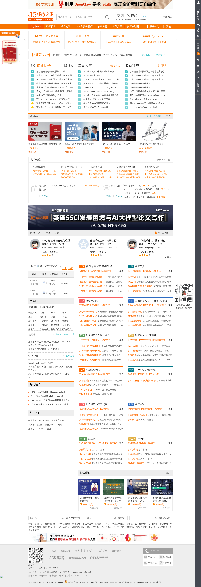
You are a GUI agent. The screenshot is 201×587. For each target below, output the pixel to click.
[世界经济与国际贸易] (89, 409)
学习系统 (44, 325)
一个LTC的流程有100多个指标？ (144, 107)
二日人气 (85, 65)
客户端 (132, 15)
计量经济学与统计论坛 (98, 335)
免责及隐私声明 (144, 582)
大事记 (43, 317)
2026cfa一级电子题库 (102, 394)
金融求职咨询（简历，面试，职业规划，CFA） (103, 242)
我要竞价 (160, 55)
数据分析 (143, 524)
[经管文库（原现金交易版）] (92, 277)
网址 (64, 317)
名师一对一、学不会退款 (44, 233)
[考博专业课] (147, 409)
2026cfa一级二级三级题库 (104, 390)
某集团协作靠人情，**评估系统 (157, 312)
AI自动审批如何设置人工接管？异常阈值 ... (54, 81)
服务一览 (154, 26)
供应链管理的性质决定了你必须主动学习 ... (147, 73)
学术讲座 (66, 321)
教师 (53, 317)
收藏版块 (159, 160)
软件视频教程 (64, 524)
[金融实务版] (104, 374)
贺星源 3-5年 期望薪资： (141, 193)
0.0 (145, 15)
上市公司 (32, 429)
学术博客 (162, 65)
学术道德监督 (39, 167)
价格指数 (32, 420)
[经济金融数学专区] (88, 312)
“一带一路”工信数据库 (124, 527)
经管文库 (117, 26)
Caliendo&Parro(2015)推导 (111, 429)
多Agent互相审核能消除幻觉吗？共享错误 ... (54, 93)
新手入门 (88, 550)
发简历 (119, 196)
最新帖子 (44, 65)
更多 (168, 116)
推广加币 (119, 19)
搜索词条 (121, 518)
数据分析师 (50, 524)
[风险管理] (84, 380)
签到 (120, 15)
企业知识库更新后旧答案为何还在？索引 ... (54, 85)
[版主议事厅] (111, 443)
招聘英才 (167, 557)
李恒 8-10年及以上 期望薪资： (145, 197)
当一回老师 (163, 233)
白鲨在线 (76, 524)
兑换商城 (35, 116)
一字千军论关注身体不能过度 (158, 463)
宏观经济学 (94, 167)
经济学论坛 (92, 301)
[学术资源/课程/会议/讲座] (140, 286)
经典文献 (44, 321)
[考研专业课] (134, 409)
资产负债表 (44, 420)
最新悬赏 (68, 65)
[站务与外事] (85, 443)
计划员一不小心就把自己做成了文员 (146, 75)
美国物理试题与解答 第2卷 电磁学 (43, 349)
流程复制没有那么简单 (140, 83)
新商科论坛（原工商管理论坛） (151, 301)
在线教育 (102, 26)
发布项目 (45, 196)
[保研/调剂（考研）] (137, 415)
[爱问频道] (95, 271)
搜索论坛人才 (164, 518)
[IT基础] (132, 355)
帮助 (77, 550)
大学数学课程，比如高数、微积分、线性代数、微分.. (153, 242)
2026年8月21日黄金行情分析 (156, 174)
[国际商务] (105, 409)
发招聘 (108, 196)
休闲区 (141, 439)
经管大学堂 (141, 527)
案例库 (31, 329)
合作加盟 (152, 563)
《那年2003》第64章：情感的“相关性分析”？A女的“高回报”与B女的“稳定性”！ (99, 55)
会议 (64, 313)
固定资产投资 (57, 420)
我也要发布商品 (154, 116)
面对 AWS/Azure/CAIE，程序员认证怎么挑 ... (53, 101)
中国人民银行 (118, 524)
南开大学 (49, 425)
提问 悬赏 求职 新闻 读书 (99, 266)
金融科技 (32, 313)
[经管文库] (84, 271)
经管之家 (164, 524)
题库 (30, 317)
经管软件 (55, 321)
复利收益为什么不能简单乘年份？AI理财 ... (54, 77)
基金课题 (32, 325)
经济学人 (140, 266)
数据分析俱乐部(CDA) (61, 329)
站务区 (91, 439)
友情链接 (116, 550)
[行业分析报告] (135, 305)
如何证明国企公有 (68, 177)
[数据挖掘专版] (159, 340)
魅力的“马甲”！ (145, 459)
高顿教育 (153, 524)
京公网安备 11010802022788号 (81, 582)
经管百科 (51, 26)
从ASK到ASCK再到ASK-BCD (143, 99)
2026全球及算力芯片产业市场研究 (98, 71)
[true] (107, 17)
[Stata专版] (84, 340)
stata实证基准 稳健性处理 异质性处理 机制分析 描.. (56, 242)
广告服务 (167, 563)
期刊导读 (55, 325)
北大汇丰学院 (93, 527)
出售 (64, 268)
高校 (42, 313)
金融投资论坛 (93, 370)
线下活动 (33, 355)
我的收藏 (35, 159)
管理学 (40, 425)
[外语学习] (133, 420)
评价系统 (33, 307)
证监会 (106, 524)
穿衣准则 (142, 449)
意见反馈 (65, 550)
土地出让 (60, 425)
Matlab (42, 429)
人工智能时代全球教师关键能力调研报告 (100, 85)
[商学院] (147, 305)
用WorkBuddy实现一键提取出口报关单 (147, 103)
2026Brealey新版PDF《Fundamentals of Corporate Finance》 (48, 392)
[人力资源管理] (159, 305)
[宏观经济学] (85, 305)
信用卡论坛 (106, 527)
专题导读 (44, 329)
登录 (170, 17)
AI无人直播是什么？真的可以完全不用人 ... (147, 93)
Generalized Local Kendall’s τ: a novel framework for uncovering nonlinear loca (48, 396)
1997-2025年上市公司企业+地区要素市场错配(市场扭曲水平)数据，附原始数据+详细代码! (50, 400)
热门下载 (115, 65)
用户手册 (102, 550)
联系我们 (152, 557)
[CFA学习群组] (86, 390)
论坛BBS (36, 26)
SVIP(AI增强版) (139, 19)
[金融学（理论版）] (88, 374)
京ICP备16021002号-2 (38, 582)
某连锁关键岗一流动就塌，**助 (50, 71)
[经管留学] (159, 409)
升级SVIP (128, 19)
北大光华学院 (64, 527)
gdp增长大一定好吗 (68, 171)
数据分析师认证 (35, 524)
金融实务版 (150, 167)
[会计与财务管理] (136, 374)
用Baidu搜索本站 (73, 518)
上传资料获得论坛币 (64, 334)
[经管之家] (40, 23)
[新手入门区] (98, 443)
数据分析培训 (49, 527)
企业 (49, 429)
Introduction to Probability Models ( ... (99, 91)
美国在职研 (133, 26)
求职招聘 (116, 185)
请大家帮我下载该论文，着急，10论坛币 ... (54, 105)
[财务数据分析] (152, 374)
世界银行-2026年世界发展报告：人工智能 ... (101, 81)
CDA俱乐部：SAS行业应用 (40, 363)
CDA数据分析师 (84, 26)
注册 (165, 17)
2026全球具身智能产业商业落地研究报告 (100, 97)
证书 (53, 313)
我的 (168, 26)
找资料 (32, 334)
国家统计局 (131, 524)
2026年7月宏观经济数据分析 (100, 171)
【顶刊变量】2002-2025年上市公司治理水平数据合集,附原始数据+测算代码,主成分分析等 (50, 405)
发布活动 (70, 356)
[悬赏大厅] (106, 271)
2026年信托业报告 (91, 75)
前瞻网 (98, 524)
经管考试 (140, 404)
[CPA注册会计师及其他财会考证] (143, 380)
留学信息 (66, 325)
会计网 (152, 527)
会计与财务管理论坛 (145, 370)
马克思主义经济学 (69, 167)
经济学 (31, 425)
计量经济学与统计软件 (127, 167)
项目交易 (65, 26)
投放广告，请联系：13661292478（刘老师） (73, 572)
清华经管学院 (78, 527)
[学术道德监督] (135, 271)
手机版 (52, 550)
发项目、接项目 (44, 187)
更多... (168, 473)
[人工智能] (133, 346)
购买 (70, 268)
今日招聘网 (162, 527)
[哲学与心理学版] (147, 443)
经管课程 (85, 472)
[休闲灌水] (133, 443)
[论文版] (132, 277)
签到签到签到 (97, 449)
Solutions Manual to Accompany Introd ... (101, 87)
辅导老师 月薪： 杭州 (141, 186)
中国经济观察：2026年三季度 (96, 99)
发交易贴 (146, 55)
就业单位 (32, 321)
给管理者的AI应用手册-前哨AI (97, 103)
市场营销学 (88, 524)
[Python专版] (145, 340)
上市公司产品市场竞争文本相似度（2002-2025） (50, 342)
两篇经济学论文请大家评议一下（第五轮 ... (54, 109)
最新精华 (132, 65)
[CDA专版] (133, 340)
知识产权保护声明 (127, 582)
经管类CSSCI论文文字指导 (63, 186)
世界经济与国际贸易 (96, 404)
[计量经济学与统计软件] (101, 340)
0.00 (144, 17)
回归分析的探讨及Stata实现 (95, 107)
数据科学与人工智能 (145, 335)
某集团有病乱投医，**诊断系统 (157, 321)
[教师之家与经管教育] (153, 271)
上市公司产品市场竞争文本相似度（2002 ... (54, 89)
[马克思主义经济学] (101, 305)
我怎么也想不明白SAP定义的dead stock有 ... (147, 97)
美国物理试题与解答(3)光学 (49, 95)
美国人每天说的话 (146, 420)
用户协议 (157, 582)
